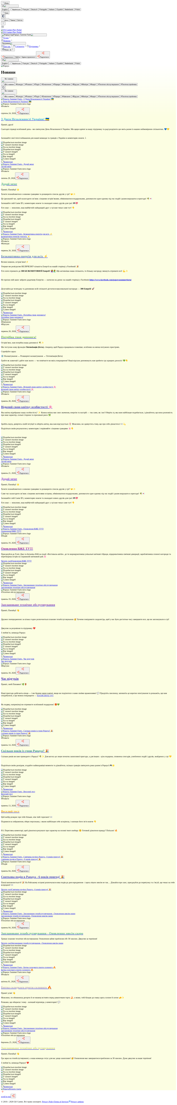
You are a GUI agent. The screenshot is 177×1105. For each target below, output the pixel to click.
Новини (6, 41)
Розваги (28, 84)
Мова (6, 3)
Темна (12, 20)
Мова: (7, 50)
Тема (6, 13)
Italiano (52, 10)
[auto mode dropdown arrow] (3, 16)
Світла (19, 20)
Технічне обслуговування (108, 84)
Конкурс (19, 84)
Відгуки (75, 84)
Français (26, 10)
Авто (6, 20)
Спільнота (19, 46)
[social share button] (13, 1096)
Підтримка (33, 46)
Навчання (66, 84)
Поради (56, 84)
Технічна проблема (129, 84)
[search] (3, 88)
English (5, 10)
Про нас (6, 46)
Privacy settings (77, 1102)
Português (43, 10)
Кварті (93, 84)
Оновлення (46, 84)
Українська (16, 10)
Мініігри (84, 84)
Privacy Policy (48, 1102)
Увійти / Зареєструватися (25, 57)
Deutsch (34, 10)
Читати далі (16, 561)
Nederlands (69, 10)
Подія (37, 84)
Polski (77, 10)
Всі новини (9, 84)
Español (60, 10)
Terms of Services (61, 1102)
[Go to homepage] (88, 31)
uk (3, 6)
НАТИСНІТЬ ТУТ (45, 695)
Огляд (6, 38)
